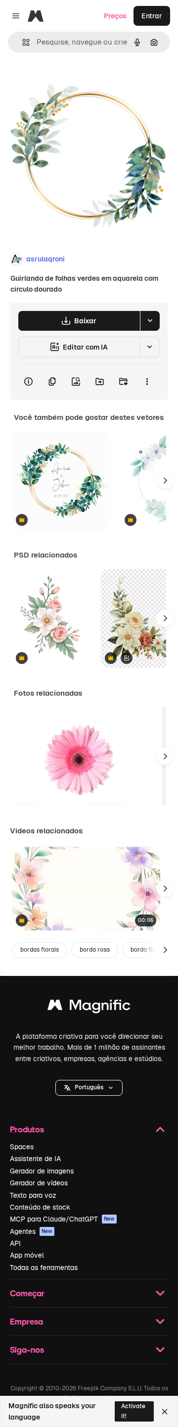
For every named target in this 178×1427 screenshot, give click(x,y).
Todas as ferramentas (44, 1267)
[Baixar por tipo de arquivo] (150, 321)
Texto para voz (33, 1195)
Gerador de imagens (42, 1171)
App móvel (27, 1255)
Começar (27, 1293)
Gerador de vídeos (39, 1182)
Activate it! (133, 1411)
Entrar (151, 15)
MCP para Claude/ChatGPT (62, 1219)
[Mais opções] (147, 382)
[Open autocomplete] (22, 42)
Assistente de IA (35, 1158)
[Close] (165, 1412)
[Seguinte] (165, 480)
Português (89, 1087)
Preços (115, 15)
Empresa (26, 1321)
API (15, 1243)
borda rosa (95, 950)
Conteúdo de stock (40, 1207)
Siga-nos (27, 1349)
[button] (89, 1088)
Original (63, 85)
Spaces (22, 1146)
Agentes (31, 1231)
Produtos (27, 1129)
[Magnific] (89, 1007)
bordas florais (39, 950)
